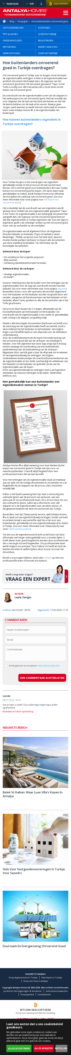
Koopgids (23, 21)
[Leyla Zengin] (8, 597)
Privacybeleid (27, 994)
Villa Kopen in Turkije (51, 977)
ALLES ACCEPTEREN (19, 1048)
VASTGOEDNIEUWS (13, 27)
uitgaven (61, 288)
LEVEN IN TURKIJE (47, 34)
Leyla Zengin (23, 597)
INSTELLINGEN (63, 1048)
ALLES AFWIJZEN (44, 1048)
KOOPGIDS (44, 27)
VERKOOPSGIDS (11, 53)
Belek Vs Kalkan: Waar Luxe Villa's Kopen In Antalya (32, 794)
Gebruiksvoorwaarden (57, 991)
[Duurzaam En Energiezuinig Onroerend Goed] (35, 940)
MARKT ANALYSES (48, 46)
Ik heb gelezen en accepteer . (34, 665)
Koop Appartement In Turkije (23, 977)
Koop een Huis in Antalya (35, 981)
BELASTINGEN (45, 40)
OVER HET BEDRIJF (48, 53)
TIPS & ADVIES (10, 34)
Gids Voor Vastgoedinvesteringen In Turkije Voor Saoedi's (34, 871)
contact (47, 557)
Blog (11, 21)
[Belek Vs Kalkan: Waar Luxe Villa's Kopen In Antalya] (35, 787)
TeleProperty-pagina (19, 529)
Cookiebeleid (44, 994)
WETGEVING (9, 46)
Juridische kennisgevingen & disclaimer (22, 991)
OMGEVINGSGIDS (12, 40)
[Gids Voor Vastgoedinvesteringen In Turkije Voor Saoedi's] (35, 864)
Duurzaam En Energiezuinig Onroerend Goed (34, 946)
